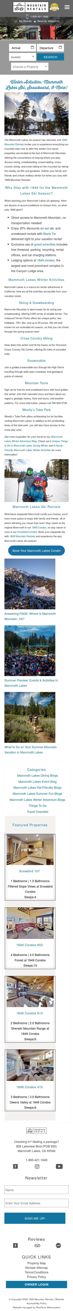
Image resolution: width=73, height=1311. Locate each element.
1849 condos (45, 260)
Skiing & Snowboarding (36, 302)
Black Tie (49, 233)
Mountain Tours (36, 383)
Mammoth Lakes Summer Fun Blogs (37, 793)
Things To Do (38, 805)
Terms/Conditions (36, 1272)
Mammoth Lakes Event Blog (37, 781)
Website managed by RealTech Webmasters (36, 1307)
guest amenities (45, 244)
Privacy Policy (36, 1276)
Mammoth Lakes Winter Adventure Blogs (37, 799)
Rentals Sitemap (36, 1267)
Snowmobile (36, 360)
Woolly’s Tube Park (36, 409)
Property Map (36, 1263)
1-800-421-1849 (39, 16)
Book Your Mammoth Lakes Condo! (37, 550)
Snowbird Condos (27, 532)
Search (50, 57)
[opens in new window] (15, 1167)
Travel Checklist (37, 811)
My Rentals (25, 21)
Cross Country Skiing (36, 338)
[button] (68, 9)
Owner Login (37, 1284)
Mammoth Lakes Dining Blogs (37, 775)
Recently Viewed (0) (48, 21)
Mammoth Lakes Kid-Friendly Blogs (37, 787)
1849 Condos (39, 527)
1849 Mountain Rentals (22, 536)
